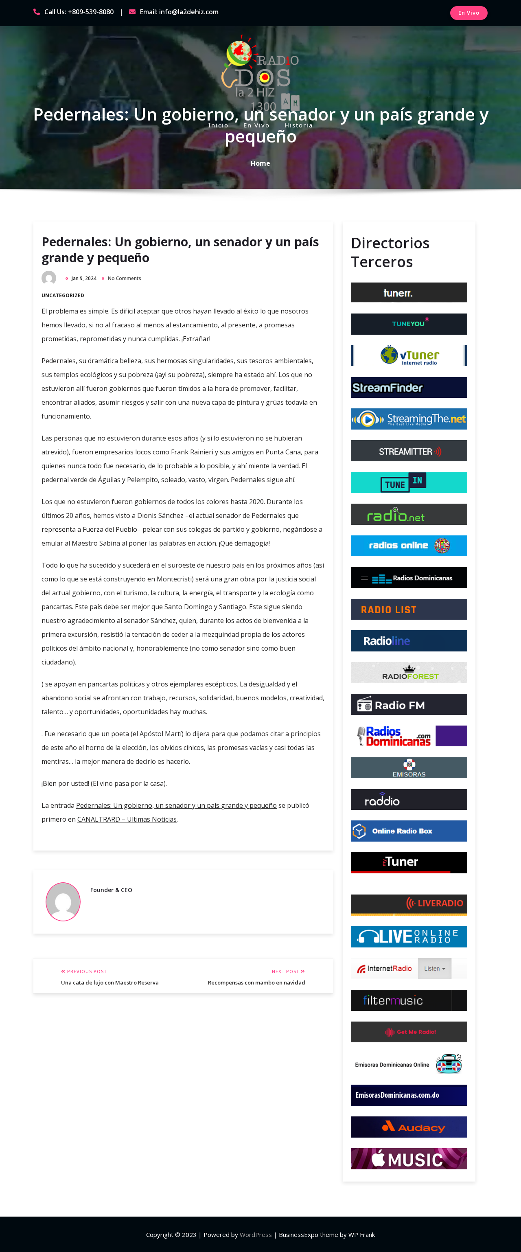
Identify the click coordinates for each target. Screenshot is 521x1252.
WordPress (256, 1234)
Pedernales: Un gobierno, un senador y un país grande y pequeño (180, 249)
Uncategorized (63, 295)
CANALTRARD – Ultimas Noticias (127, 819)
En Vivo (468, 12)
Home (260, 163)
